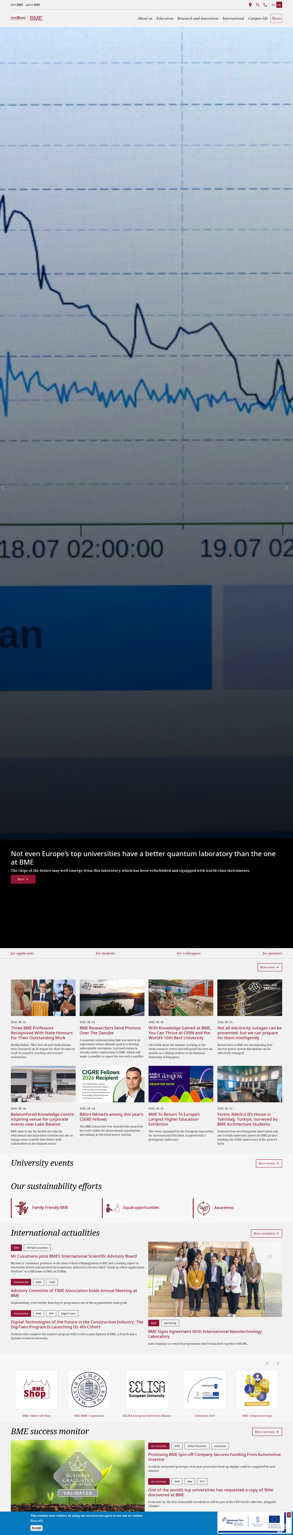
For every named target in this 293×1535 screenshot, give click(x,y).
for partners (272, 953)
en (279, 5)
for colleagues (189, 953)
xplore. (32, 5)
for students (105, 953)
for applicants (22, 953)
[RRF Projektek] (252, 1522)
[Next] (271, 487)
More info (36, 1520)
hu (273, 5)
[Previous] (0, 487)
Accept (36, 1528)
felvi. (17, 5)
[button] (145, 18)
